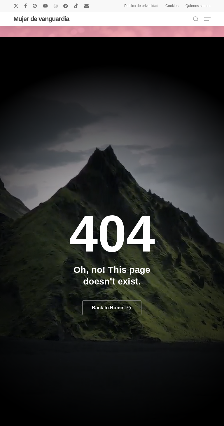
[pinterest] (35, 6)
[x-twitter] (16, 6)
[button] (207, 19)
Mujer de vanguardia (41, 19)
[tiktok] (76, 6)
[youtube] (45, 6)
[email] (86, 6)
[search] (195, 19)
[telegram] (65, 6)
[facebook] (25, 6)
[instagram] (55, 6)
